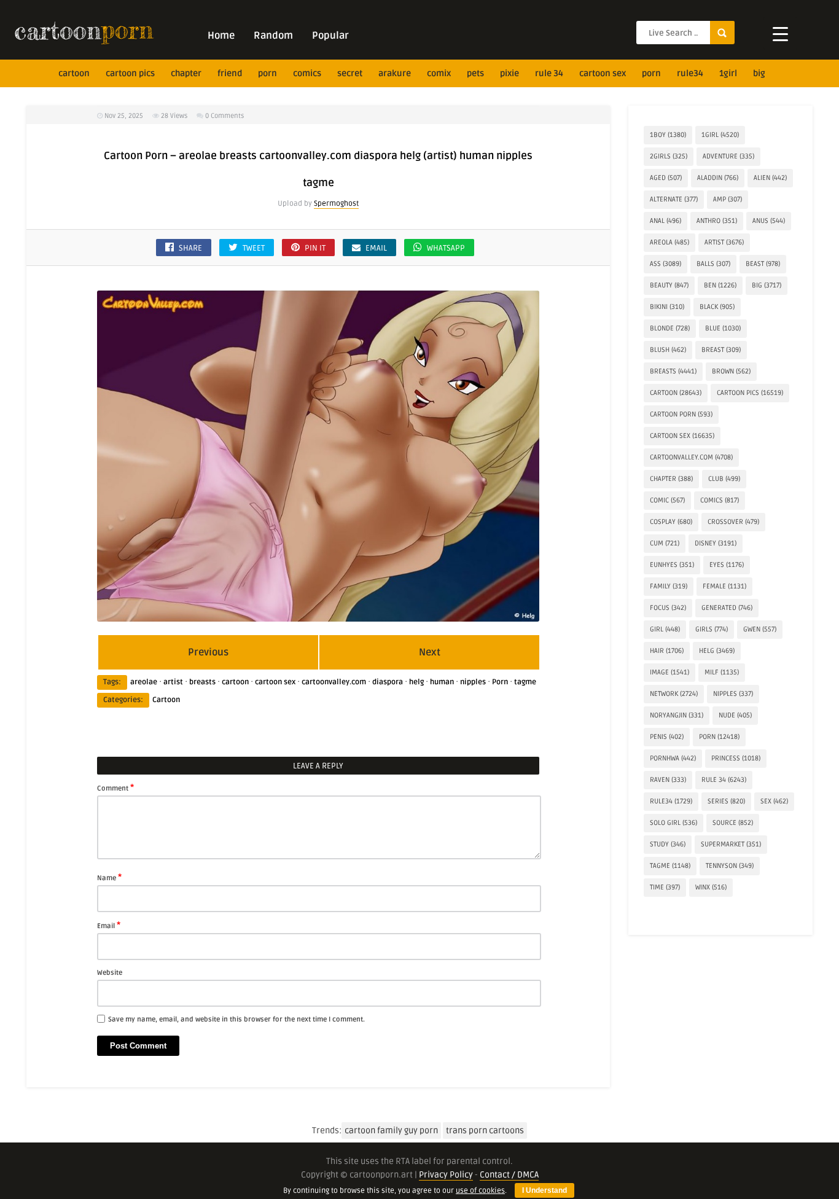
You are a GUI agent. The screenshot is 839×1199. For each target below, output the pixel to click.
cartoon (74, 73)
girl (665, 629)
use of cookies (480, 1190)
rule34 (690, 73)
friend (229, 73)
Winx (711, 887)
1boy (668, 135)
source (732, 823)
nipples (473, 682)
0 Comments (224, 116)
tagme (525, 682)
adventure (728, 156)
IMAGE (669, 672)
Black (717, 307)
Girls (711, 629)
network (674, 694)
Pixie (509, 73)
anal (665, 221)
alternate (674, 199)
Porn (267, 73)
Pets (475, 73)
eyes (726, 565)
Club (724, 479)
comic (667, 500)
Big (759, 73)
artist (173, 682)
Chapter (186, 73)
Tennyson (730, 866)
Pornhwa (673, 758)
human (442, 682)
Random (273, 35)
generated (726, 608)
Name (109, 877)
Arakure (394, 73)
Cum (664, 543)
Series (726, 801)
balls (713, 264)
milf (721, 672)
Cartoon (166, 700)
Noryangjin (676, 715)
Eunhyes (672, 565)
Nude (735, 715)
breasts (202, 682)
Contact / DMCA (509, 1175)
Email (108, 925)
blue (723, 328)
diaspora (387, 682)
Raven (668, 780)
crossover (733, 522)
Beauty (669, 285)
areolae (143, 682)
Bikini (667, 307)
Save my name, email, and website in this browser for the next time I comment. (236, 1019)
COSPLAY (671, 522)
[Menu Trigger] (780, 33)
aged (666, 178)
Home (221, 35)
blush (668, 350)
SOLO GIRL (673, 823)
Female (724, 586)
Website (109, 973)
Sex (774, 801)
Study (667, 844)
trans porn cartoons (485, 1130)
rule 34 (549, 73)
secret (349, 73)
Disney (715, 543)
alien (770, 178)
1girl (728, 73)
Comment (115, 787)
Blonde (670, 328)
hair (667, 651)
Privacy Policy (446, 1175)
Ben (720, 285)
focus (668, 608)
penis (667, 737)
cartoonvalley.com (334, 682)
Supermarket (731, 844)
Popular (330, 35)
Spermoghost (336, 203)
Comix (439, 73)
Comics (307, 73)
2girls (668, 156)
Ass (665, 264)
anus (768, 221)
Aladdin (717, 178)
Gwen (759, 629)
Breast (721, 350)
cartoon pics (130, 73)
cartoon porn (681, 414)
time (665, 887)
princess (735, 758)
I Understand (544, 1190)
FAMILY (668, 586)
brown (731, 371)
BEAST (763, 264)
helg (416, 682)
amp (727, 199)
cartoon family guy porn (391, 1130)
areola (669, 242)
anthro (717, 221)
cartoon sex (602, 73)
